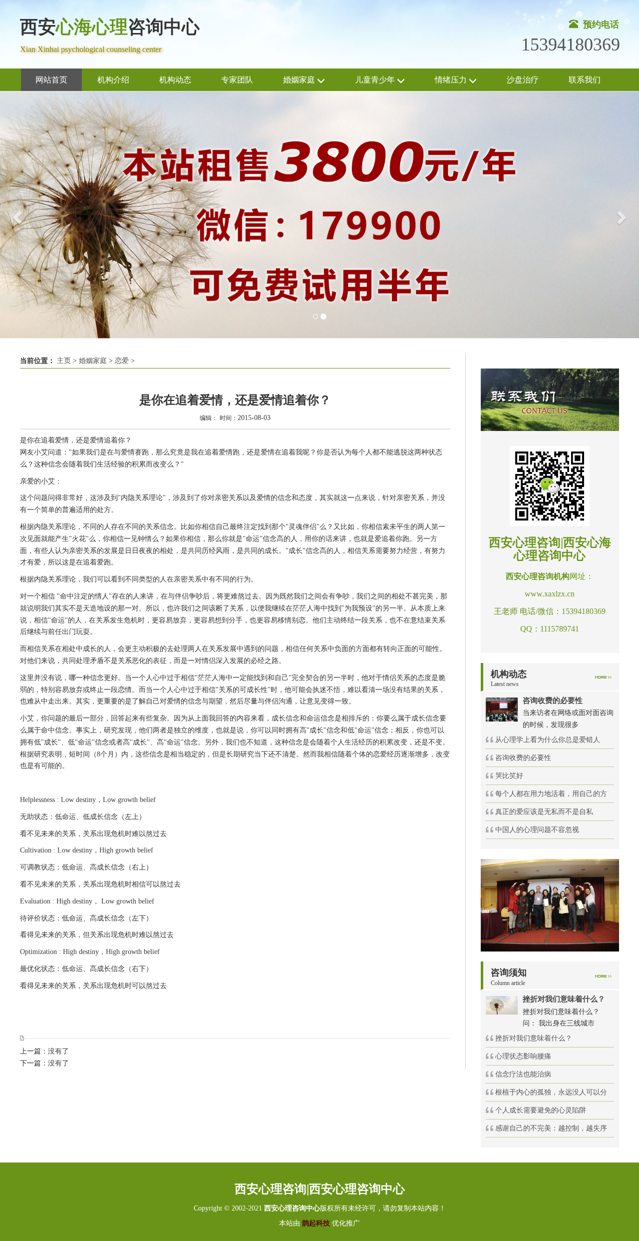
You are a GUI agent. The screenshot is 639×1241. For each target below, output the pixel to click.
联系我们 (585, 80)
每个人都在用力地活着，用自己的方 (551, 794)
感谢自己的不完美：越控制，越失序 (551, 1128)
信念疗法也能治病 (523, 1074)
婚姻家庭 (300, 80)
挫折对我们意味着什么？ (533, 1038)
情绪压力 (452, 80)
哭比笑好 (509, 776)
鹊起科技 (316, 1223)
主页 (64, 360)
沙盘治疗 (523, 80)
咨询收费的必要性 (523, 758)
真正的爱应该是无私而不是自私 (544, 812)
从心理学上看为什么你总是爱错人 (547, 740)
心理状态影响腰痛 (523, 1056)
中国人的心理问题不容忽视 (537, 830)
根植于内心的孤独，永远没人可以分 (551, 1092)
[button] (16, 214)
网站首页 (51, 80)
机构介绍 (113, 80)
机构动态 (175, 80)
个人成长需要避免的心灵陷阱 (540, 1110)
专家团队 (237, 80)
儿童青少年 (376, 80)
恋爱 (122, 360)
